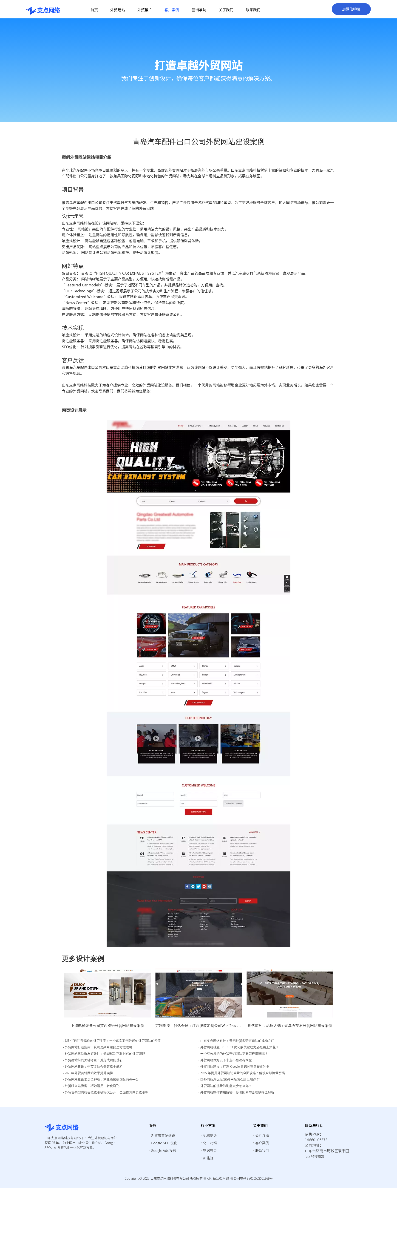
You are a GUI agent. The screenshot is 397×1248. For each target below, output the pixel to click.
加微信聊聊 (351, 9)
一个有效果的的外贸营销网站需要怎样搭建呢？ (234, 1053)
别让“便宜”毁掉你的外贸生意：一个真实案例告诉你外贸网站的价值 (113, 1041)
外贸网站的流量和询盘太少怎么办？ (226, 1086)
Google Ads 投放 (163, 1150)
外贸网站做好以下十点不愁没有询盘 (226, 1060)
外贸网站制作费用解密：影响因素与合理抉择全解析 (237, 1092)
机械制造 (210, 1135)
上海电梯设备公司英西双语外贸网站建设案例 (107, 1026)
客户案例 (262, 1142)
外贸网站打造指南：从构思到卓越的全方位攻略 (98, 1047)
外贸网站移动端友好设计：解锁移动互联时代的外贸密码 (105, 1053)
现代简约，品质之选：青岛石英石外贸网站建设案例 (290, 1026)
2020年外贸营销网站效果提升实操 (89, 1073)
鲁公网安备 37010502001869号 (251, 1178)
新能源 (208, 1158)
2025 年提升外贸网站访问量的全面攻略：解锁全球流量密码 (242, 1073)
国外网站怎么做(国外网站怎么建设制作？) (230, 1079)
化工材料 (210, 1142)
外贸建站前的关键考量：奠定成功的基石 (94, 1060)
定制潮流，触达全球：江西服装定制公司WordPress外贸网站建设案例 (198, 1026)
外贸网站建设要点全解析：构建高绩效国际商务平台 (102, 1079)
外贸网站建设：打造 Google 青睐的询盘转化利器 (234, 1066)
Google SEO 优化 (164, 1142)
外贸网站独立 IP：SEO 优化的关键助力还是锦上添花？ (239, 1047)
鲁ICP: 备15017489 (216, 1178)
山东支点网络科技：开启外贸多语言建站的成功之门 (237, 1041)
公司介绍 (262, 1135)
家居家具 (210, 1150)
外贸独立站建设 (163, 1135)
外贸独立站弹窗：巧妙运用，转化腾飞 (92, 1086)
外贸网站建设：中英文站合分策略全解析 (94, 1066)
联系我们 (262, 1150)
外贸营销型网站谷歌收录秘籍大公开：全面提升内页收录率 (106, 1092)
